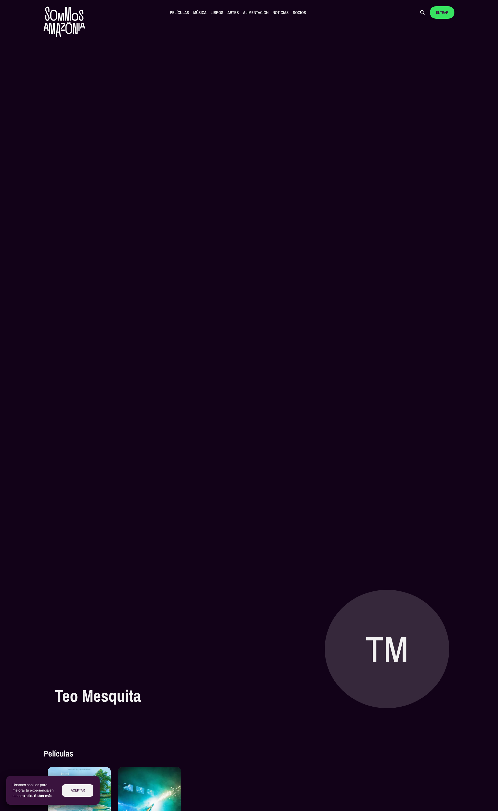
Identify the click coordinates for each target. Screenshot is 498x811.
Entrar (442, 12)
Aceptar (78, 790)
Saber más (43, 796)
